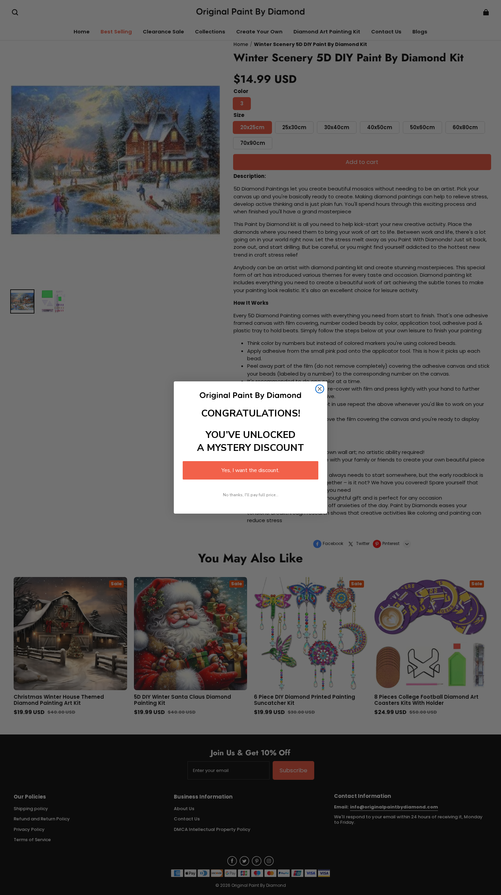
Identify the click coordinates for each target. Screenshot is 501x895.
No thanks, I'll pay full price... (250, 495)
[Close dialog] (320, 389)
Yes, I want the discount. (250, 470)
